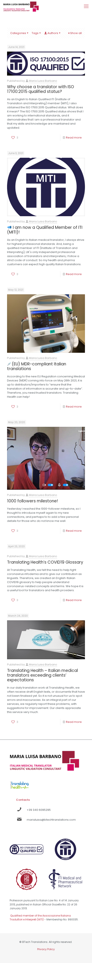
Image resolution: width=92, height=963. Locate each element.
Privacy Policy (46, 949)
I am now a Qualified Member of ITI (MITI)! (44, 230)
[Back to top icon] (83, 954)
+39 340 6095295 (39, 810)
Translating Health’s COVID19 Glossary (45, 562)
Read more (74, 137)
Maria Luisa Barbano (43, 81)
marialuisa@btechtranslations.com (51, 820)
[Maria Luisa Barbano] (21, 6)
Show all (76, 33)
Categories (18, 33)
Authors (52, 33)
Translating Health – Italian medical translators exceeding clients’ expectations (42, 675)
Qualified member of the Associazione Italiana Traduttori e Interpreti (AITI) (40, 917)
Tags (35, 33)
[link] (19, 784)
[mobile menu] (86, 6)
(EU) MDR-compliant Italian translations (36, 366)
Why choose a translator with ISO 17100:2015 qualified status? (40, 89)
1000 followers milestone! (32, 501)
